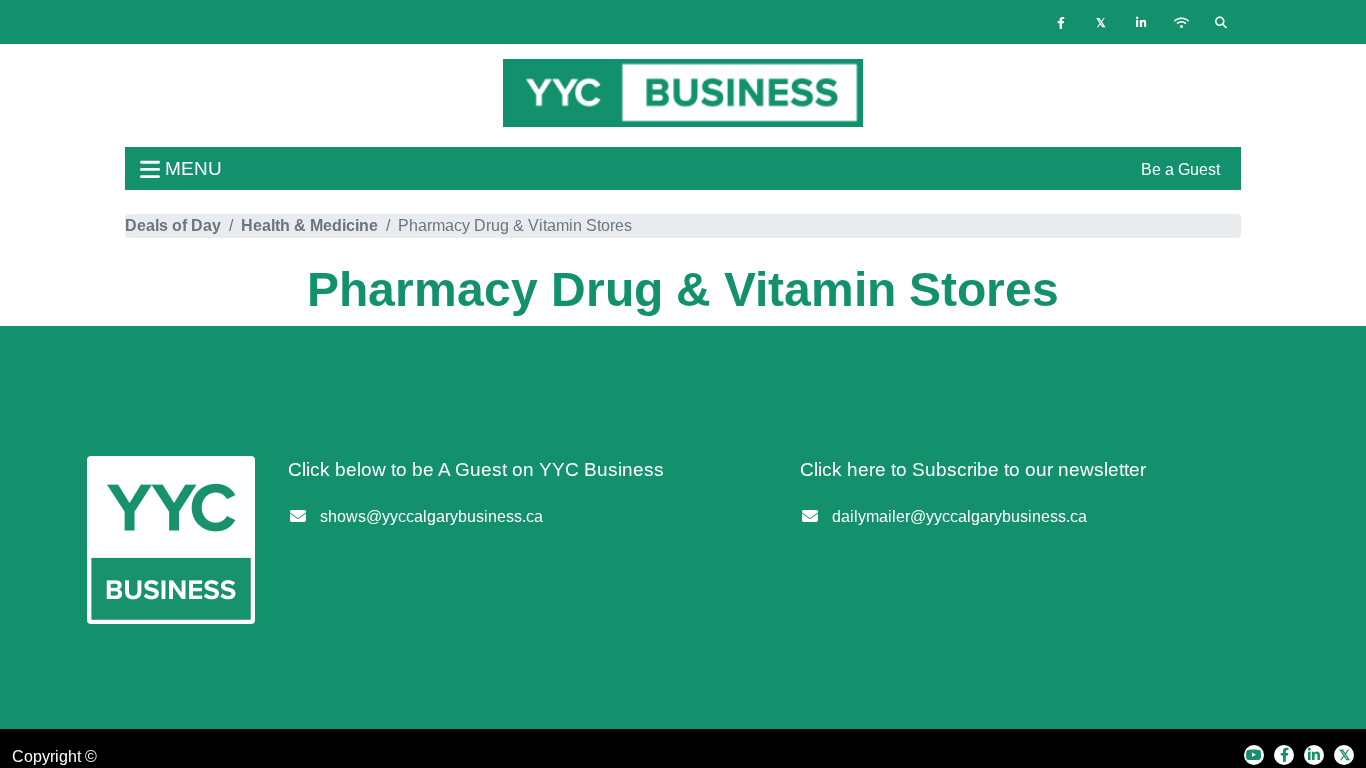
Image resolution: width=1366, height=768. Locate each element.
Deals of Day (173, 225)
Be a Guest (1180, 169)
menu (191, 168)
